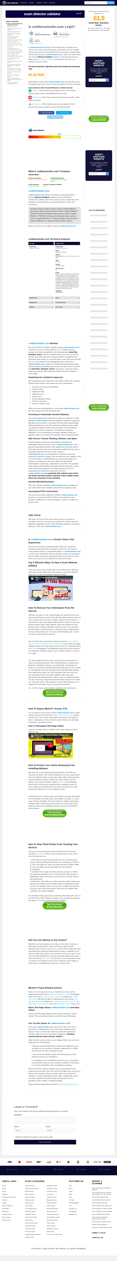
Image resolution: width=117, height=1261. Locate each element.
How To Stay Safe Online (54, 1234)
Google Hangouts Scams (33, 1234)
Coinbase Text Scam (61, 1001)
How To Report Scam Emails (101, 1214)
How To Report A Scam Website (102, 1211)
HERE (38, 900)
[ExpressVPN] (30, 97)
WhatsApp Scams (52, 1228)
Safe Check (10, 46)
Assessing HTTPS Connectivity (15, 44)
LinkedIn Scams (52, 1197)
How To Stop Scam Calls (99, 1203)
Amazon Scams (30, 1185)
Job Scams (50, 1194)
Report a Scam (42, 2)
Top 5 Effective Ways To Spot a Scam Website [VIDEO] (14, 52)
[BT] (88, 1162)
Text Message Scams (53, 1217)
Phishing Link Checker (9, 1197)
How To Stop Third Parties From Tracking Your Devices (14, 69)
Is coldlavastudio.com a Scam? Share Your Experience (14, 49)
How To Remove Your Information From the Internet (14, 55)
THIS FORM (45, 958)
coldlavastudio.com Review (14, 31)
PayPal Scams (29, 1191)
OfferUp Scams (30, 1200)
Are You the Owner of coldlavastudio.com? (12, 83)
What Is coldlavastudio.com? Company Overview (15, 24)
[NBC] (78, 1162)
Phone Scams (51, 1205)
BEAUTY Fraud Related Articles (13, 75)
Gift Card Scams (30, 1231)
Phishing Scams (52, 1203)
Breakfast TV (73, 1214)
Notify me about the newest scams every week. (34, 1137)
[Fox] (10, 1162)
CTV (70, 1205)
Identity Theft (29, 1237)
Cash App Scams (30, 1211)
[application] (34, 2)
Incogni (33, 648)
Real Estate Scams (52, 1208)
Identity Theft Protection (99, 1224)
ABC (70, 1185)
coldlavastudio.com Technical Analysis (14, 29)
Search (111, 2)
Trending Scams (7, 1214)
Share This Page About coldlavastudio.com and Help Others (14, 79)
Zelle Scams (50, 1231)
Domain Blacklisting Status (14, 43)
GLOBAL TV (73, 1208)
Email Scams (29, 1220)
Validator (23, 2)
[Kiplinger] (29, 1162)
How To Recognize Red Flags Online (14, 62)
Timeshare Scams (52, 1220)
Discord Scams (42, 1004)
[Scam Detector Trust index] (54, 134)
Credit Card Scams (31, 1217)
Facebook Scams (30, 1226)
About (4, 1188)
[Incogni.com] (30, 104)
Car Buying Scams (31, 1208)
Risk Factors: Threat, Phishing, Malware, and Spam (14, 40)
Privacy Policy (6, 1217)
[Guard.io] (30, 90)
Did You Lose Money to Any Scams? (14, 72)
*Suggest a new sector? (35, 43)
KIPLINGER (72, 1211)
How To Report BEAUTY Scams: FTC (13, 58)
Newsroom (5, 1211)
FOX (70, 1197)
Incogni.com (37, 104)
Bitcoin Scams (29, 1194)
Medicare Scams (52, 1200)
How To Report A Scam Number (102, 1208)
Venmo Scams (51, 1226)
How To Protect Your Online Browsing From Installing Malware (14, 65)
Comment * (18, 1115)
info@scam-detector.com (68, 1084)
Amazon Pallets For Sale (59, 994)
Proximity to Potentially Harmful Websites (13, 37)
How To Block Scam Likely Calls (102, 1205)
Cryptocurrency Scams (51, 997)
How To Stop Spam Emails (100, 1197)
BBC (70, 1188)
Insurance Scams (52, 1188)
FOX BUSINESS (74, 1203)
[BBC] (107, 1162)
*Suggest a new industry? (61, 36)
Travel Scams (51, 1223)
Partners (4, 1200)
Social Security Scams (32, 1188)
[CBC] (58, 1162)
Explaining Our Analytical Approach (13, 34)
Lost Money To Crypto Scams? (101, 1221)
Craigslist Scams (30, 1214)
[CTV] (39, 1162)
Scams (31, 2)
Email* (48, 1127)
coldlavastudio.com (12, 26)
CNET (71, 1191)
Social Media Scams (53, 1214)
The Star (71, 1200)
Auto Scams (29, 1205)
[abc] (68, 1162)
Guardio (60, 782)
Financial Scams (30, 1228)
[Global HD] (49, 1162)
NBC (70, 1194)
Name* (17, 1127)
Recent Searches (7, 1205)
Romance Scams (52, 1211)
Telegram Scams (64, 1004)
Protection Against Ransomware (102, 1227)
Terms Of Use (6, 1220)
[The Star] (97, 1162)
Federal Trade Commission (62, 715)
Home (4, 1185)
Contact (52, 2)
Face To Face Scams (31, 1223)
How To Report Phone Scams (101, 1200)
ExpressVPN (37, 97)
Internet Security (52, 1191)
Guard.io (35, 90)
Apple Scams (29, 1203)
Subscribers (5, 1208)
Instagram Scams (52, 1185)
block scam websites (45, 59)
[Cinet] (19, 1162)
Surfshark (41, 854)
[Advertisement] (55, 154)
